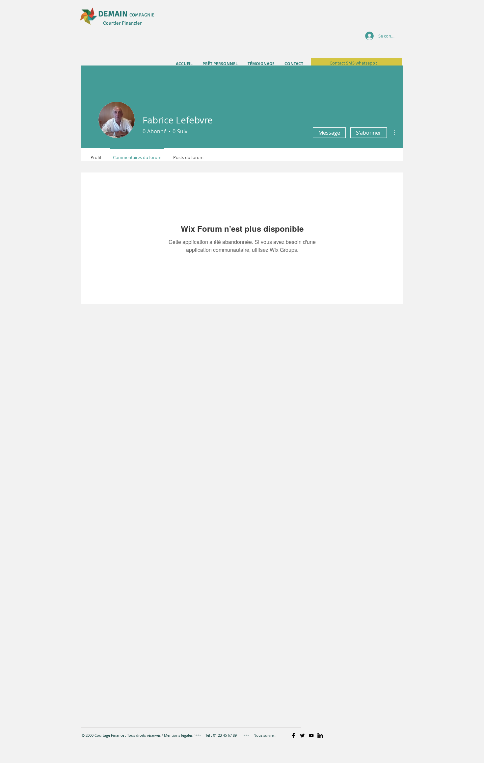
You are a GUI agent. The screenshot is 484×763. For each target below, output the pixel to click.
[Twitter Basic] (302, 735)
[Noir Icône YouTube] (311, 735)
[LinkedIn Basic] (320, 735)
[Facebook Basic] (293, 735)
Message (329, 132)
